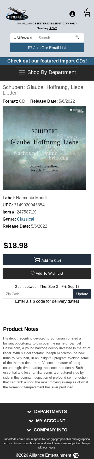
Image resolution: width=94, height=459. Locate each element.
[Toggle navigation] (72, 14)
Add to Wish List (49, 273)
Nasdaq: (47, 28)
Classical (25, 219)
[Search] (77, 37)
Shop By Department (51, 72)
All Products (24, 37)
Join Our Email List (49, 47)
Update (82, 294)
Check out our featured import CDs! (47, 61)
